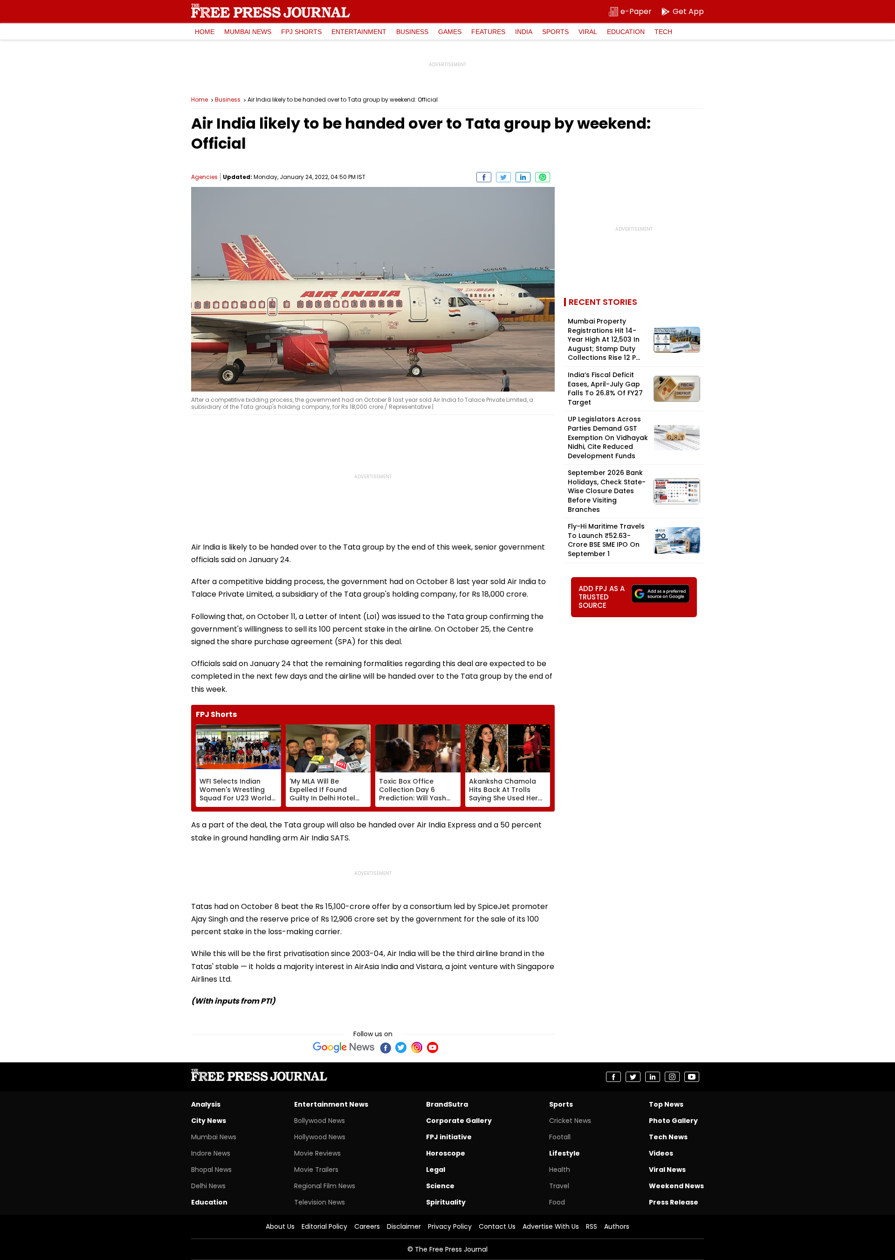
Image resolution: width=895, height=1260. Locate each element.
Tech (663, 31)
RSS (591, 1226)
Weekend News (676, 1186)
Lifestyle (564, 1153)
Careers (367, 1226)
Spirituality (446, 1202)
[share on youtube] (691, 1077)
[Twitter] (400, 1047)
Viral (587, 31)
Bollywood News (319, 1120)
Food (557, 1202)
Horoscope (445, 1153)
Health (559, 1169)
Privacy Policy (450, 1226)
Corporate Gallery (459, 1120)
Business (412, 31)
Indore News (210, 1153)
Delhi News (208, 1186)
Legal (435, 1169)
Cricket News (570, 1120)
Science (440, 1186)
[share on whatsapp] (542, 177)
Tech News (668, 1137)
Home (204, 31)
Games (449, 31)
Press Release (673, 1202)
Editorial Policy (324, 1226)
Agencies (204, 177)
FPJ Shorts (301, 31)
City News (208, 1120)
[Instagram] (416, 1047)
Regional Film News (324, 1186)
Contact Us (497, 1226)
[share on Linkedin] (523, 177)
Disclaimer (404, 1226)
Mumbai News (247, 31)
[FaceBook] (385, 1047)
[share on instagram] (672, 1077)
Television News (319, 1202)
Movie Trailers (316, 1169)
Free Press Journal (270, 11)
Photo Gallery (673, 1120)
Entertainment (358, 31)
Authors (616, 1226)
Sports (555, 31)
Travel (559, 1186)
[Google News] (344, 1047)
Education (626, 31)
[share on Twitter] (503, 177)
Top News (666, 1104)
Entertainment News (331, 1104)
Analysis (205, 1104)
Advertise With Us (551, 1226)
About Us (280, 1226)
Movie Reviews (317, 1153)
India (523, 31)
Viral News (667, 1169)
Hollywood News (319, 1137)
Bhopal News (211, 1169)
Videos (661, 1153)
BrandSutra (447, 1104)
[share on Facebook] (483, 177)
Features (488, 31)
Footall (560, 1137)
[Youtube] (432, 1047)
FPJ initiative (449, 1137)
